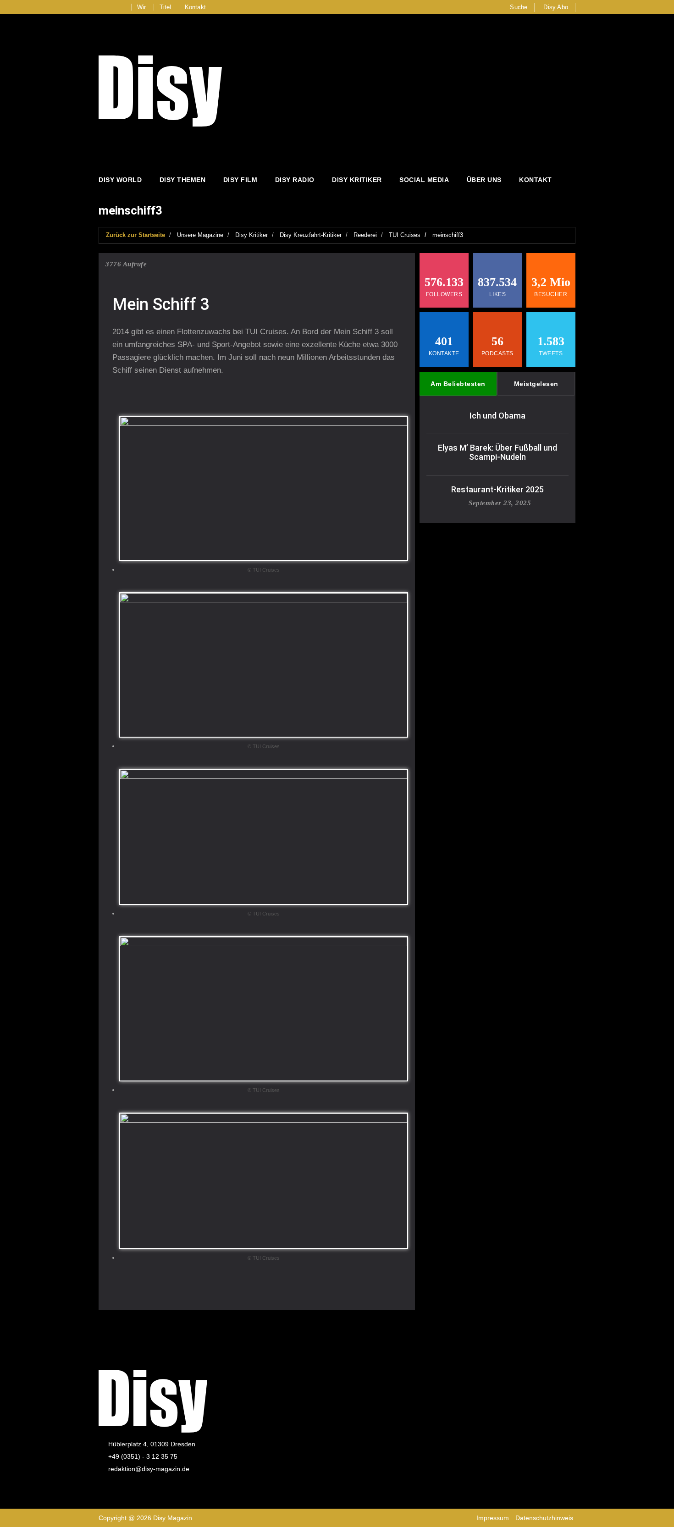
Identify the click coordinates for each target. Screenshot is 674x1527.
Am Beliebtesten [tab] (458, 383)
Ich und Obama (497, 415)
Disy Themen (183, 179)
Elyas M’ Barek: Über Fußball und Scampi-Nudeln (497, 452)
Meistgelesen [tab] (536, 383)
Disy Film (240, 179)
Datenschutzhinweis (544, 1517)
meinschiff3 (447, 235)
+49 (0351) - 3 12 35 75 (142, 1456)
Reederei (365, 235)
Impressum (492, 1517)
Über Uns (484, 179)
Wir (141, 7)
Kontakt (195, 7)
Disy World (120, 179)
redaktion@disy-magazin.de (148, 1468)
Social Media (424, 179)
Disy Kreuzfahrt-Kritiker (311, 235)
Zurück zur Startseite (135, 235)
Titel (165, 7)
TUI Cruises (404, 235)
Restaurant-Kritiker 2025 (497, 489)
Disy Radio (295, 179)
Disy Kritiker (357, 179)
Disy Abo (555, 7)
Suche (518, 7)
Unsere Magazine (200, 235)
